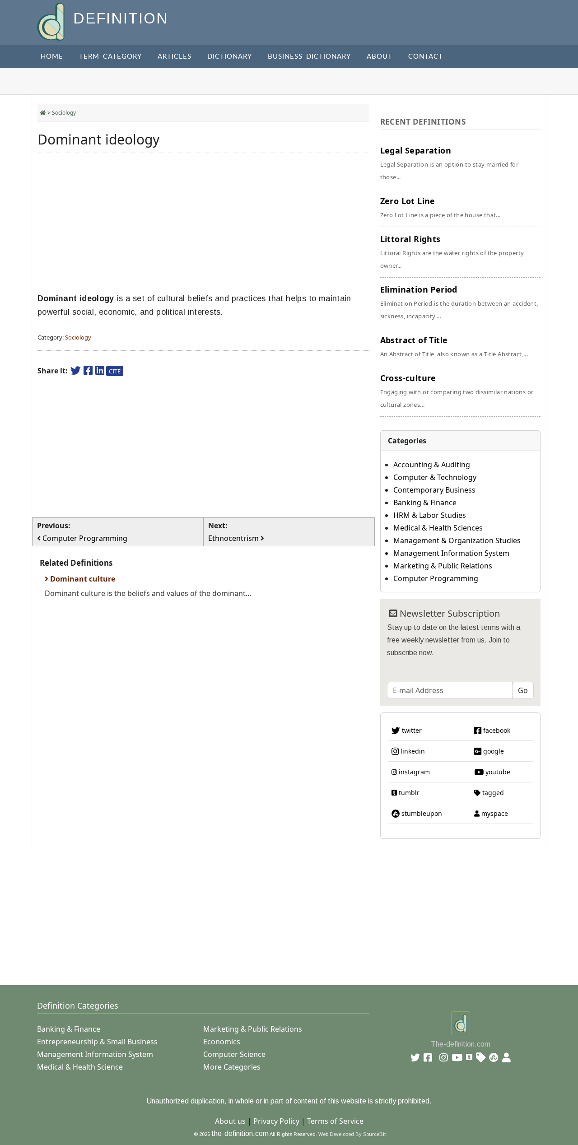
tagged (492, 792)
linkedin (412, 751)
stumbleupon (421, 813)
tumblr (408, 792)
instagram (413, 772)
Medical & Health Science (80, 1067)
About (379, 56)
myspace (494, 813)
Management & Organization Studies (457, 540)
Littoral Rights (452, 251)
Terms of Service (335, 1121)
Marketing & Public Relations (442, 566)
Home (52, 56)
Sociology (64, 112)
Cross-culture (457, 390)
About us (230, 1121)
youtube (497, 772)
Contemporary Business (434, 490)
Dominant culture (81, 579)
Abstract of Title (454, 346)
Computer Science (234, 1054)
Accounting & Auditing (431, 465)
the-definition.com (240, 1133)
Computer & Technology (434, 477)
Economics (221, 1042)
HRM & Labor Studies (429, 515)
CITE (115, 371)
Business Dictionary (309, 56)
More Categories (232, 1067)
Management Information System (451, 553)
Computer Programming (435, 578)
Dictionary (229, 56)
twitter (411, 730)
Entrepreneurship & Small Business (97, 1042)
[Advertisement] (203, 223)
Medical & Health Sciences (438, 528)
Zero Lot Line (440, 207)
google (492, 751)
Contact (425, 56)
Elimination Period (459, 302)
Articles (174, 56)
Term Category (110, 56)
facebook (495, 730)
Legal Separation (449, 163)
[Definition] (51, 21)
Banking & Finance (425, 502)
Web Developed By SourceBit (352, 1134)
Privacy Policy (276, 1121)
